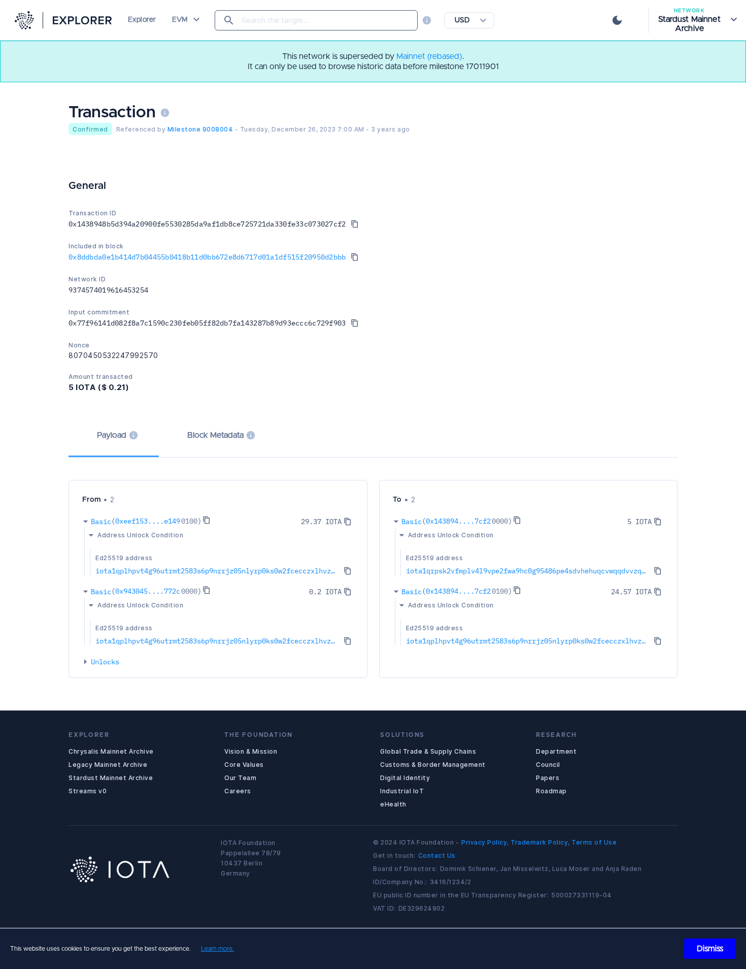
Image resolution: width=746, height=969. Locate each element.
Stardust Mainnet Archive (111, 778)
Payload (111, 435)
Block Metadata (215, 435)
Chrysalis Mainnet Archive (111, 751)
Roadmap (551, 791)
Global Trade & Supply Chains (428, 751)
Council (548, 764)
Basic (101, 521)
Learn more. (217, 949)
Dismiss (710, 949)
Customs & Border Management (433, 764)
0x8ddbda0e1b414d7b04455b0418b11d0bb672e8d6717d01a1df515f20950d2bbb (207, 257)
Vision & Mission (250, 751)
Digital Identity (405, 778)
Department (556, 751)
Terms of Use (594, 842)
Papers (547, 778)
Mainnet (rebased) (429, 56)
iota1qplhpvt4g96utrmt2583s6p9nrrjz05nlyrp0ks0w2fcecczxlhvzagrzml (216, 570)
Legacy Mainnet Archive (108, 764)
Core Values (244, 764)
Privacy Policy (484, 842)
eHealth (393, 804)
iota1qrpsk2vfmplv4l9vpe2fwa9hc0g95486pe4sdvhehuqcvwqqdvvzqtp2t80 (527, 570)
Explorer (142, 19)
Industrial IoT (402, 791)
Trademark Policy (539, 842)
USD (462, 20)
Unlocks (105, 661)
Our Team (240, 778)
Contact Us (437, 855)
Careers (237, 791)
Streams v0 (88, 791)
